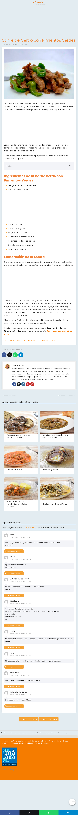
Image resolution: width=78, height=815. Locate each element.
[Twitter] (19, 384)
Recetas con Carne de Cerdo (27, 340)
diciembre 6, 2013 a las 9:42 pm (20, 604)
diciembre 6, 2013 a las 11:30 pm (20, 695)
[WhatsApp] (15, 354)
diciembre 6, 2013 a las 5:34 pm (20, 537)
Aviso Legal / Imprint (48, 741)
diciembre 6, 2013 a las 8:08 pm (20, 559)
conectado (29, 527)
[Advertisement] (39, 21)
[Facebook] (4, 354)
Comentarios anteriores (28, 719)
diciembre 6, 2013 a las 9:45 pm (20, 634)
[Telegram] (20, 354)
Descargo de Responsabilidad (22, 743)
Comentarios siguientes (48, 719)
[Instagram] (23, 384)
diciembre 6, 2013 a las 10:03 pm (20, 675)
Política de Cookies (42, 743)
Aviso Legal (26, 741)
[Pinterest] (28, 384)
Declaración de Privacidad (11, 741)
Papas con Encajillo (10, 396)
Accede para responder (14, 551)
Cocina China (9, 340)
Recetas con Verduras (47, 340)
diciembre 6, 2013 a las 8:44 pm (20, 582)
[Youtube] (32, 384)
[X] (9, 354)
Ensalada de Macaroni (66, 396)
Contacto (35, 741)
